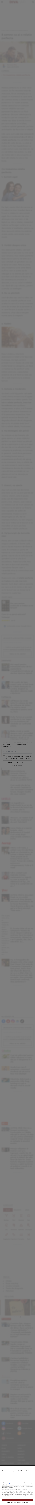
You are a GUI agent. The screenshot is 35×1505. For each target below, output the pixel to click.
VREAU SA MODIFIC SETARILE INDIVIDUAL (17, 1502)
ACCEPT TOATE (17, 1500)
